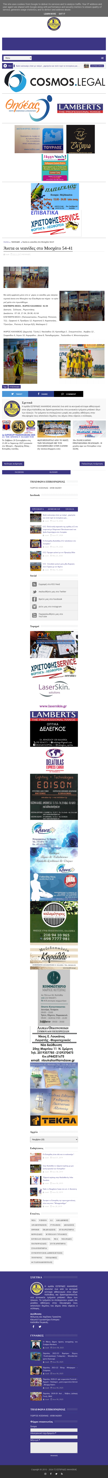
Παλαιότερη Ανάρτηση (92, 463)
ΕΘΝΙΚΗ (35, 1230)
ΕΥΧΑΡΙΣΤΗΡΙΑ (66, 1230)
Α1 (51, 1220)
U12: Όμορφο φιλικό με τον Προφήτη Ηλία (59, 552)
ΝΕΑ (56, 1239)
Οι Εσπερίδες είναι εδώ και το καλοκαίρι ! (58, 1154)
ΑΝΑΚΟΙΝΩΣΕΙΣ (39, 1225)
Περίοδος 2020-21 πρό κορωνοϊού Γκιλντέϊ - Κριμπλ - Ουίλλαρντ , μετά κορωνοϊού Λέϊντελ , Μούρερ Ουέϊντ (60, 1382)
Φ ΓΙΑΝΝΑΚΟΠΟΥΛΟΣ (42, 1262)
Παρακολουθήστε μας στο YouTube (51, 615)
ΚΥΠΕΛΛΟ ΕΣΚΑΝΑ (41, 1239)
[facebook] (33, 1327)
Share (44, 394)
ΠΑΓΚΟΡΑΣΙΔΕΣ (39, 1244)
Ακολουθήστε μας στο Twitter (52, 591)
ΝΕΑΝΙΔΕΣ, (26, 254)
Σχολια (70, 509)
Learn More (50, 14)
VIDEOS (43, 1220)
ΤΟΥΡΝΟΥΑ (37, 1258)
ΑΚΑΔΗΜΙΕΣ (62, 1220)
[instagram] (45, 1474)
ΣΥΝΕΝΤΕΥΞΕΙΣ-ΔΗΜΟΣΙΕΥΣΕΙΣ (47, 1253)
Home (6, 242)
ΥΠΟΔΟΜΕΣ (51, 1258)
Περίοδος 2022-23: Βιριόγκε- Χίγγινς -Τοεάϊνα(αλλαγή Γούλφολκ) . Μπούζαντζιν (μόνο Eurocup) (60, 1356)
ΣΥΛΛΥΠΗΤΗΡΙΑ (39, 1248)
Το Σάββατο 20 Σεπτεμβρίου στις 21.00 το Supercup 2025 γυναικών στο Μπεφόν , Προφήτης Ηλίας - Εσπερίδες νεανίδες (17, 444)
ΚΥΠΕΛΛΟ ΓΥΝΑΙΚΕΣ (56, 1234)
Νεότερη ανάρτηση (13, 463)
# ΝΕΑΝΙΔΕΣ (15, 386)
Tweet (19, 394)
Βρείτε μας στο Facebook (50, 599)
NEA (34, 1220)
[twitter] (40, 1327)
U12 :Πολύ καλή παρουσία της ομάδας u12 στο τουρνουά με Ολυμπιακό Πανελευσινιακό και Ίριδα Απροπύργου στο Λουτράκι (60, 529)
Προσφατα (38, 509)
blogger (53, 472)
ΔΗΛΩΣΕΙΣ (69, 1225)
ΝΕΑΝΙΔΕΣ (15, 242)
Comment (71, 394)
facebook (19, 472)
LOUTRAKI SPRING (70, 66)
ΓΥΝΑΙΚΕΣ (55, 1225)
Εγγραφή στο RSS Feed (49, 584)
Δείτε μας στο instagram (50, 606)
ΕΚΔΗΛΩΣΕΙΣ (49, 1230)
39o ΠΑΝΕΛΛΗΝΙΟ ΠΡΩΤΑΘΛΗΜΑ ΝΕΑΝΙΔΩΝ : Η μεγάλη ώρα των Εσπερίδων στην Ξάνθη (87, 444)
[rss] (62, 1474)
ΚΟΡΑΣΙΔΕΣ (37, 1234)
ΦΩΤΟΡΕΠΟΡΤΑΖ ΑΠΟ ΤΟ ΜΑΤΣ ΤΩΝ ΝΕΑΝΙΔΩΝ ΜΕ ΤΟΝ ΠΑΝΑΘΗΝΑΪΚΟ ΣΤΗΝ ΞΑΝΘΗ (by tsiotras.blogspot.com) (52, 444)
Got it (62, 14)
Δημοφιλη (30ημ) (54, 510)
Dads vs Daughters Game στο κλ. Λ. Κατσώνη (60, 1189)
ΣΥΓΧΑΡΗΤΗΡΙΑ (58, 1244)
